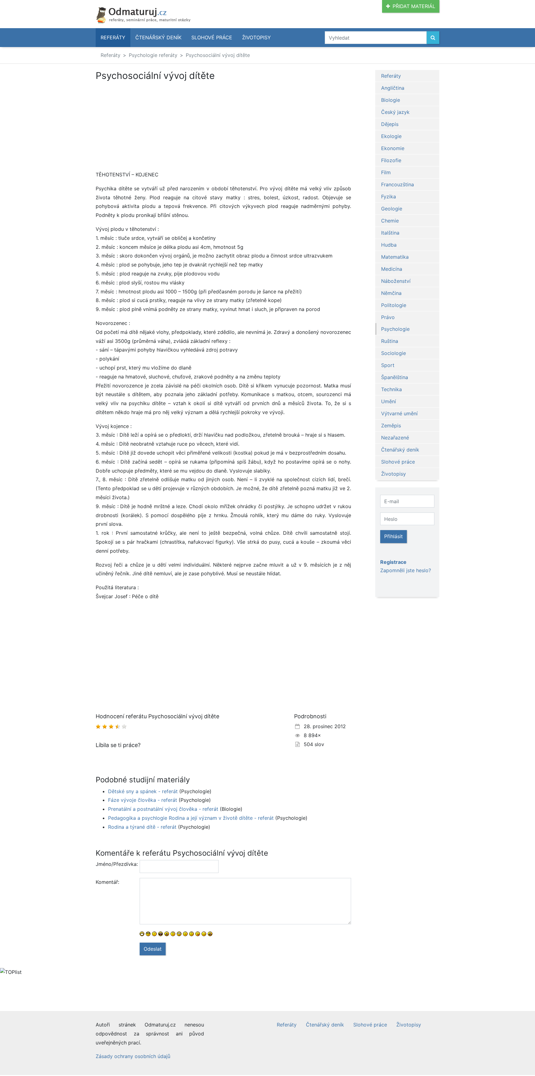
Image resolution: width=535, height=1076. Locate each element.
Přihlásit (393, 536)
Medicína (391, 269)
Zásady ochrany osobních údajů (133, 1056)
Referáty (113, 37)
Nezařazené (395, 437)
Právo (388, 317)
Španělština (394, 377)
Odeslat (153, 949)
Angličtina (392, 88)
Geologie (391, 208)
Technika (391, 389)
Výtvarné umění (399, 413)
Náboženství (396, 281)
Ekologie (391, 136)
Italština (390, 233)
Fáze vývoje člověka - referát (142, 800)
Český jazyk (395, 112)
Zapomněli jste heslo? (405, 570)
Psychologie (395, 329)
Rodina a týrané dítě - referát (142, 827)
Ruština (389, 341)
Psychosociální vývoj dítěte (218, 55)
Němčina (391, 293)
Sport (387, 365)
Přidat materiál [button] (414, 6)
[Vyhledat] (433, 37)
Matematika (395, 257)
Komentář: (107, 882)
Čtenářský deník (158, 37)
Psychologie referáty (153, 55)
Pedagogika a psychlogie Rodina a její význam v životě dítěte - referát (191, 818)
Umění (388, 401)
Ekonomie (392, 148)
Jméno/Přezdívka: (115, 864)
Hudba (389, 245)
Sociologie (393, 353)
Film (386, 172)
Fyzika (388, 196)
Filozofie (391, 160)
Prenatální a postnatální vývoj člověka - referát (163, 809)
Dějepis (389, 124)
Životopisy (256, 37)
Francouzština (397, 184)
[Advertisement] (223, 127)
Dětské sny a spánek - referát (143, 791)
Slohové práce (211, 37)
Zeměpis (391, 425)
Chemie (390, 221)
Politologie (393, 305)
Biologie (390, 100)
